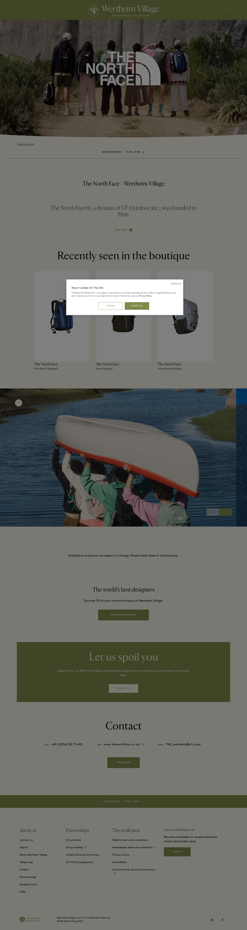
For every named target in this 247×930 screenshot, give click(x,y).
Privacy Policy (132, 296)
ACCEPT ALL (137, 306)
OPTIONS (111, 306)
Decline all (176, 283)
